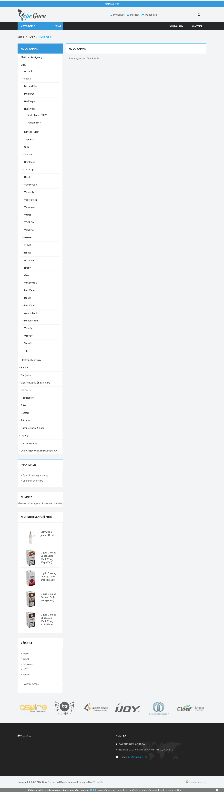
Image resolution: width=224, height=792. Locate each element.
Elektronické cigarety (31, 57)
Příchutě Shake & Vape (32, 428)
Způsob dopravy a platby (35, 475)
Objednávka (151, 14)
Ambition (29, 260)
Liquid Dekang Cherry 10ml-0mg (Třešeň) (48, 576)
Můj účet (135, 14)
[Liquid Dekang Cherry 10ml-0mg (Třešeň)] (30, 578)
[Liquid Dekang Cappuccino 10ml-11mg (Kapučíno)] (30, 557)
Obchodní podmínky (33, 480)
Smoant (28, 154)
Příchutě (25, 420)
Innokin (26, 674)
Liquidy (24, 435)
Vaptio (27, 215)
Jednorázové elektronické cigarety (39, 450)
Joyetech (29, 139)
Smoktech (29, 162)
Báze (23, 405)
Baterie (25, 367)
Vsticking (29, 230)
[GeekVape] (96, 708)
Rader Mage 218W (37, 115)
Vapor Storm (31, 199)
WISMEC (28, 237)
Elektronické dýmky (31, 360)
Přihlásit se (119, 14)
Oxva (27, 275)
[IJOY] (128, 708)
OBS (26, 147)
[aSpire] (33, 708)
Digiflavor (29, 93)
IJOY (25, 669)
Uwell (27, 177)
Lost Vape (29, 290)
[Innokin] (159, 708)
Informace (28, 464)
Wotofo (28, 343)
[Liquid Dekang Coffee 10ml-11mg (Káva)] (30, 598)
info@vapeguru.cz (137, 757)
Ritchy (27, 267)
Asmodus (29, 71)
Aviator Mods (31, 313)
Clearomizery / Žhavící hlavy (35, 382)
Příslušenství (27, 397)
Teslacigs (29, 169)
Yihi (26, 351)
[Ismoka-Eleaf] (191, 708)
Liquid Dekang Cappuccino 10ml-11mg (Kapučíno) (48, 557)
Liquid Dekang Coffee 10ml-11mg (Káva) (48, 597)
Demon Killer (30, 86)
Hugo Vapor (30, 109)
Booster (25, 413)
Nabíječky (26, 375)
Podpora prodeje (29, 443)
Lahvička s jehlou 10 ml (47, 534)
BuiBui (26, 659)
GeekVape (29, 101)
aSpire (27, 78)
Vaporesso (29, 207)
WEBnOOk (97, 782)
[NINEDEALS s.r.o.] (32, 14)
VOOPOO (29, 222)
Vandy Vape (30, 184)
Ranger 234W (34, 122)
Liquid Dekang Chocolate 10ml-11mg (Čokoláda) (48, 619)
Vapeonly (29, 192)
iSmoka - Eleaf (31, 132)
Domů (21, 36)
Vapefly (28, 328)
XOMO (27, 245)
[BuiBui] (65, 708)
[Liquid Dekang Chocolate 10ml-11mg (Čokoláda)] (30, 619)
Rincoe (27, 252)
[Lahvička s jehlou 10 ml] (30, 536)
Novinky (26, 497)
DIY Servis (26, 390)
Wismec (28, 335)
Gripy (23, 65)
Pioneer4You (31, 320)
